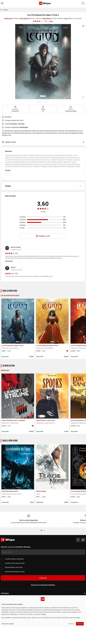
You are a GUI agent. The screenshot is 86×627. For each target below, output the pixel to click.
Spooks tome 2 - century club (45, 420)
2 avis (51, 21)
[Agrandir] (83, 97)
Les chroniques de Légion (10, 295)
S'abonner (43, 578)
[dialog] (43, 611)
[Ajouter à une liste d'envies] (83, 26)
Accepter (79, 624)
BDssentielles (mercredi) (14, 567)
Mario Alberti (46, 18)
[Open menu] (2, 3)
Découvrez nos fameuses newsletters (43, 585)
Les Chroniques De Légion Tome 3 (12, 345)
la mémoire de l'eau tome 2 (10, 491)
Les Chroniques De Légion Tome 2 (47, 345)
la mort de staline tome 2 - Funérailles (13, 420)
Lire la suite (9, 261)
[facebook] (78, 540)
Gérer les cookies (7, 624)
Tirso (66, 18)
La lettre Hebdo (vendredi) (14, 559)
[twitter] (83, 540)
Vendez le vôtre (10, 142)
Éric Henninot (24, 18)
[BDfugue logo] (45, 3)
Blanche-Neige (41, 491)
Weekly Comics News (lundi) (15, 563)
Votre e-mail (7, 552)
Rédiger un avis (44, 236)
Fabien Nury (8, 18)
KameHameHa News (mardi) (15, 572)
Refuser (71, 624)
